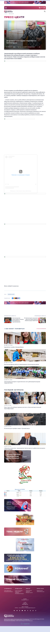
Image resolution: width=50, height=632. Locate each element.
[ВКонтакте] (12, 298)
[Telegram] (19, 298)
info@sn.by (25, 603)
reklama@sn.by (25, 604)
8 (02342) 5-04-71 (25, 599)
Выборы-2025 (11, 294)
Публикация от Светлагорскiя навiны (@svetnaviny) (20, 190)
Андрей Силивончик (28, 47)
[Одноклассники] (14, 298)
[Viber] (17, 298)
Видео (41, 23)
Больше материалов (41, 328)
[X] (16, 298)
